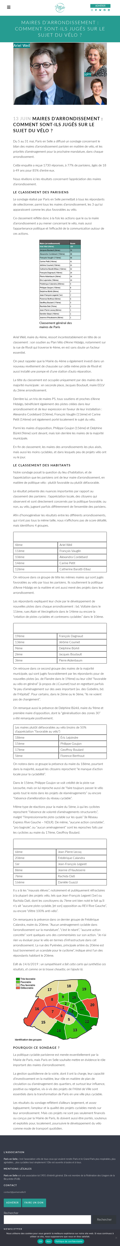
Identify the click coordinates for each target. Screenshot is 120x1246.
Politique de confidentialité (69, 1241)
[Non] (116, 1237)
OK (40, 1241)
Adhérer (12, 1203)
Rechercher (11, 1213)
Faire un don (34, 1203)
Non (49, 1241)
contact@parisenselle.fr (15, 1192)
